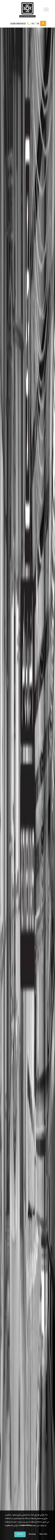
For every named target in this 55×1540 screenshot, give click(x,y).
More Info (43, 1534)
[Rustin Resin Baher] (27, 9)
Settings (32, 1534)
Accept (20, 1534)
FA (38, 24)
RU (33, 24)
